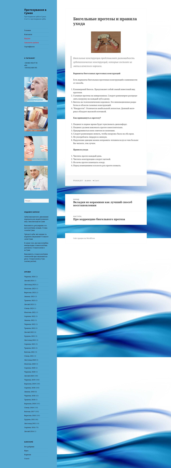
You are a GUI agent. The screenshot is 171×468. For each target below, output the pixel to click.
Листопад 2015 (30, 423)
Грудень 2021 (29, 336)
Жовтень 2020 (30, 364)
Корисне (27, 455)
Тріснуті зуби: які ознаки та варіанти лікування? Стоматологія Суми (36, 236)
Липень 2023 (29, 296)
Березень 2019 (30, 384)
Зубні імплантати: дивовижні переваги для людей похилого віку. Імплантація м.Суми (36, 219)
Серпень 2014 (29, 427)
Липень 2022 (29, 320)
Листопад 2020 (30, 360)
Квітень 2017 (29, 411)
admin (88, 180)
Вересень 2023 (30, 292)
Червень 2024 (29, 277)
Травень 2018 (29, 400)
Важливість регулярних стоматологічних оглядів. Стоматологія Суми (36, 227)
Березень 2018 (30, 404)
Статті (26, 458)
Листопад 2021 (30, 340)
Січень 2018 (29, 407)
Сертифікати (29, 47)
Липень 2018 (29, 392)
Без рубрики (29, 447)
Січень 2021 (29, 356)
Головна (27, 30)
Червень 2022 (29, 324)
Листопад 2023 (30, 284)
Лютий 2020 (29, 376)
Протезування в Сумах (35, 11)
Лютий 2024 (29, 280)
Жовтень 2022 (30, 312)
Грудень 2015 (29, 419)
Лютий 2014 (29, 431)
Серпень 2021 (29, 344)
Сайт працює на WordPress (84, 238)
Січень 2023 (29, 308)
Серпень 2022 (29, 316)
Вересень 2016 (30, 415)
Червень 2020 (29, 372)
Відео (26, 451)
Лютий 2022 (29, 332)
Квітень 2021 (29, 352)
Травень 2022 (29, 328)
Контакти (28, 34)
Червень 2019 (29, 380)
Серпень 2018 (29, 388)
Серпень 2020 (29, 368)
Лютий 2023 (29, 304)
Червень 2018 (29, 396)
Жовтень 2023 (30, 288)
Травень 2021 (29, 348)
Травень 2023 (29, 300)
